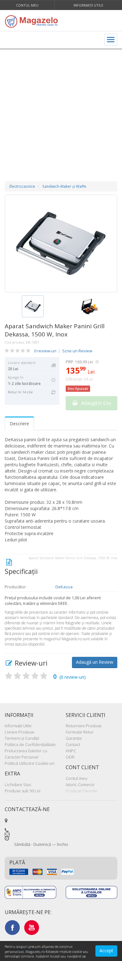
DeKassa (64, 587)
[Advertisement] (61, 109)
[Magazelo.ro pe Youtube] (31, 927)
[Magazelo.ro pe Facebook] (12, 927)
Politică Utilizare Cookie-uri (29, 763)
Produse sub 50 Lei (22, 791)
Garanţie (74, 738)
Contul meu (27, 5)
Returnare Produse (84, 725)
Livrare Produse (19, 732)
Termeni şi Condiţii (22, 738)
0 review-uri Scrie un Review (63, 351)
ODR (70, 757)
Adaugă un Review (94, 662)
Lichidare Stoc (18, 784)
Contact (73, 744)
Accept (106, 950)
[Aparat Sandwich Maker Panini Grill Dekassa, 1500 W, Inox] (61, 243)
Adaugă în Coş (94, 403)
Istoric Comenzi (80, 784)
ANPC (71, 751)
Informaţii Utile (88, 5)
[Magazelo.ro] (33, 21)
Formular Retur (80, 732)
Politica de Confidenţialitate (30, 744)
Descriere (19, 424)
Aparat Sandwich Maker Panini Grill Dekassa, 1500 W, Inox (54, 330)
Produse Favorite (81, 791)
